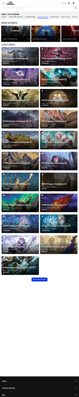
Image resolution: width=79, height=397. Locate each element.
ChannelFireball (30, 17)
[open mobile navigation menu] (3, 3)
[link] (10, 3)
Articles (4, 17)
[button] (75, 8)
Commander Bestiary (16, 17)
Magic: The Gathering (10, 14)
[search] (38, 7)
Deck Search (54, 17)
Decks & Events (43, 17)
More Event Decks (39, 279)
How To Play (65, 17)
